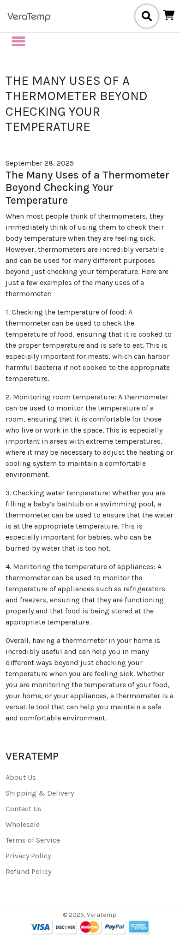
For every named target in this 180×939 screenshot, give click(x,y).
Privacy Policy (28, 855)
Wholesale (23, 824)
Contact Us (24, 808)
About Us (21, 777)
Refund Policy (28, 871)
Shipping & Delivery (40, 793)
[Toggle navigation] (18, 41)
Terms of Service (33, 840)
